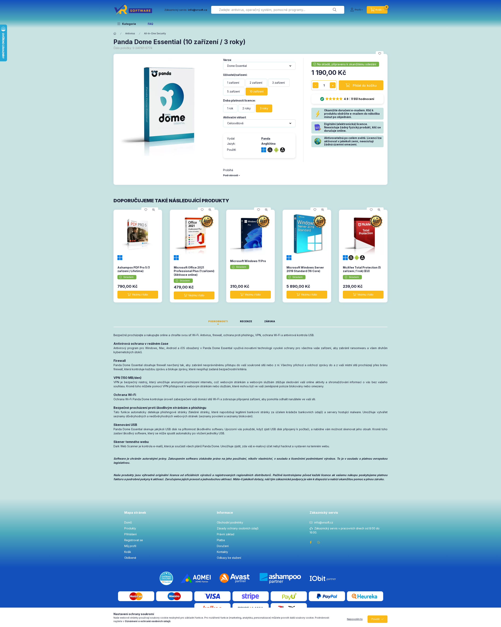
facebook (311, 542)
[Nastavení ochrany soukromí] (319, 542)
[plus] (333, 85)
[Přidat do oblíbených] (380, 53)
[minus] (315, 85)
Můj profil (130, 546)
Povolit (375, 619)
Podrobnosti (230, 175)
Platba (221, 540)
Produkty (130, 528)
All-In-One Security (155, 33)
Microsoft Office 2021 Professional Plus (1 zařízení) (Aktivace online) (194, 271)
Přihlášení (130, 534)
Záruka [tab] (269, 321)
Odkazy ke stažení (229, 557)
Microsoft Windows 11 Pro (248, 261)
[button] (127, 24)
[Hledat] (334, 10)
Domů (128, 522)
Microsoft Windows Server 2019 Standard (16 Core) (305, 269)
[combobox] (277, 10)
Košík (127, 552)
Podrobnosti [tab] (218, 321)
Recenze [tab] (246, 321)
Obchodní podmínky (230, 522)
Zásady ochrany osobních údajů (237, 528)
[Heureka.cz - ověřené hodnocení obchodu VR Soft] (166, 578)
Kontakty (222, 552)
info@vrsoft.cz (323, 522)
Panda (265, 138)
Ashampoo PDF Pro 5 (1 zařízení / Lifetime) (133, 269)
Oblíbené (130, 557)
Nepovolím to (355, 619)
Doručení (223, 546)
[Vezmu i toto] (137, 295)
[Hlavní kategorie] (115, 33)
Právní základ (225, 534)
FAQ (150, 23)
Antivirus (130, 33)
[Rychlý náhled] (154, 209)
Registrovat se (133, 540)
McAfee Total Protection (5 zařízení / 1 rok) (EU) (362, 269)
